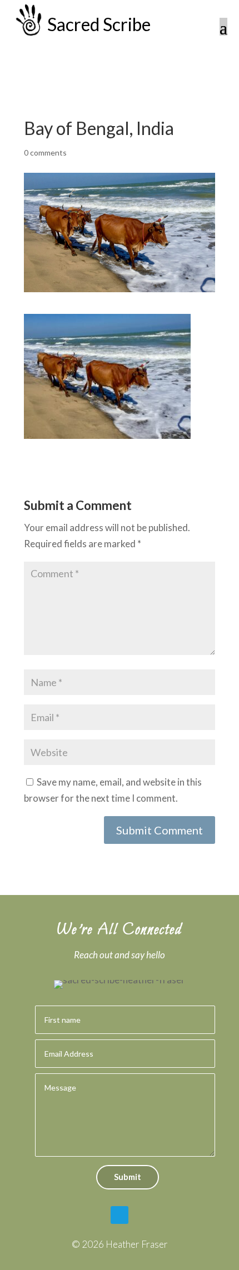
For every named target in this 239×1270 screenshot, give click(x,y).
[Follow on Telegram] (119, 1215)
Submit (127, 1177)
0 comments (45, 152)
